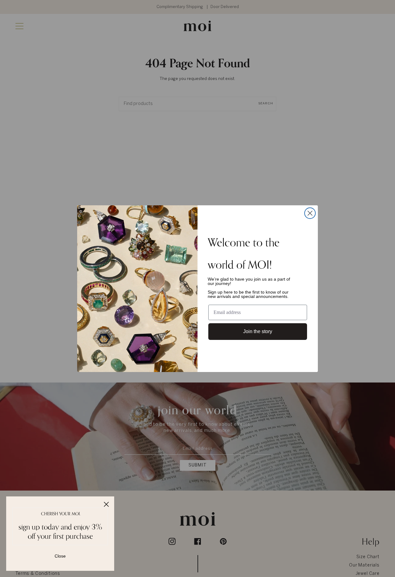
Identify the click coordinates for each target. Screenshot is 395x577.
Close (60, 556)
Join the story (257, 331)
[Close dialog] (310, 213)
